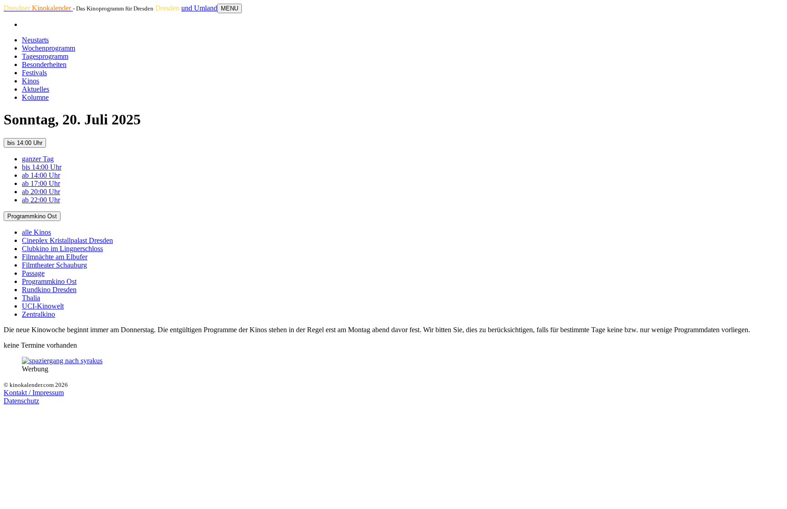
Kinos (30, 81)
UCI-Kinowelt (43, 306)
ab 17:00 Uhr (41, 183)
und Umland (199, 8)
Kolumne (35, 97)
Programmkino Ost (32, 216)
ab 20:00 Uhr (41, 191)
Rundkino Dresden (49, 289)
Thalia (31, 298)
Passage (33, 273)
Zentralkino (38, 314)
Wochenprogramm (48, 48)
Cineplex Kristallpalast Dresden (67, 240)
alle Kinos (36, 232)
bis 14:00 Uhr (24, 142)
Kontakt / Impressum (34, 392)
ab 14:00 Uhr (41, 175)
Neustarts (35, 40)
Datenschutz (21, 401)
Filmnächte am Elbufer (54, 257)
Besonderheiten (44, 64)
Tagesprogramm (45, 56)
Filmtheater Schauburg (54, 265)
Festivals (34, 73)
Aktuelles (35, 89)
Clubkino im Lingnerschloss (62, 248)
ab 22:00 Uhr (41, 200)
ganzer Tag (38, 159)
